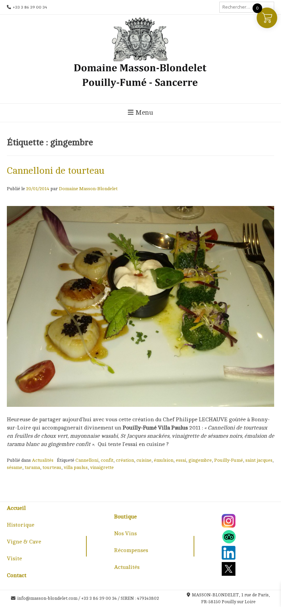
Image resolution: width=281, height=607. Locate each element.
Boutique (125, 517)
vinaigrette (102, 467)
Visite (14, 559)
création (125, 460)
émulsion (163, 460)
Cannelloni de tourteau (56, 170)
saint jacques (258, 460)
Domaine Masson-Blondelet (88, 188)
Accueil (16, 508)
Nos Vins (125, 533)
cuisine (143, 460)
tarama (32, 467)
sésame (14, 467)
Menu (143, 112)
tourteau (51, 467)
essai (181, 460)
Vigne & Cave (24, 542)
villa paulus (76, 467)
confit (107, 460)
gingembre (200, 460)
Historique (20, 525)
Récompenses (131, 550)
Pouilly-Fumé (228, 460)
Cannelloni (86, 460)
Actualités (42, 460)
